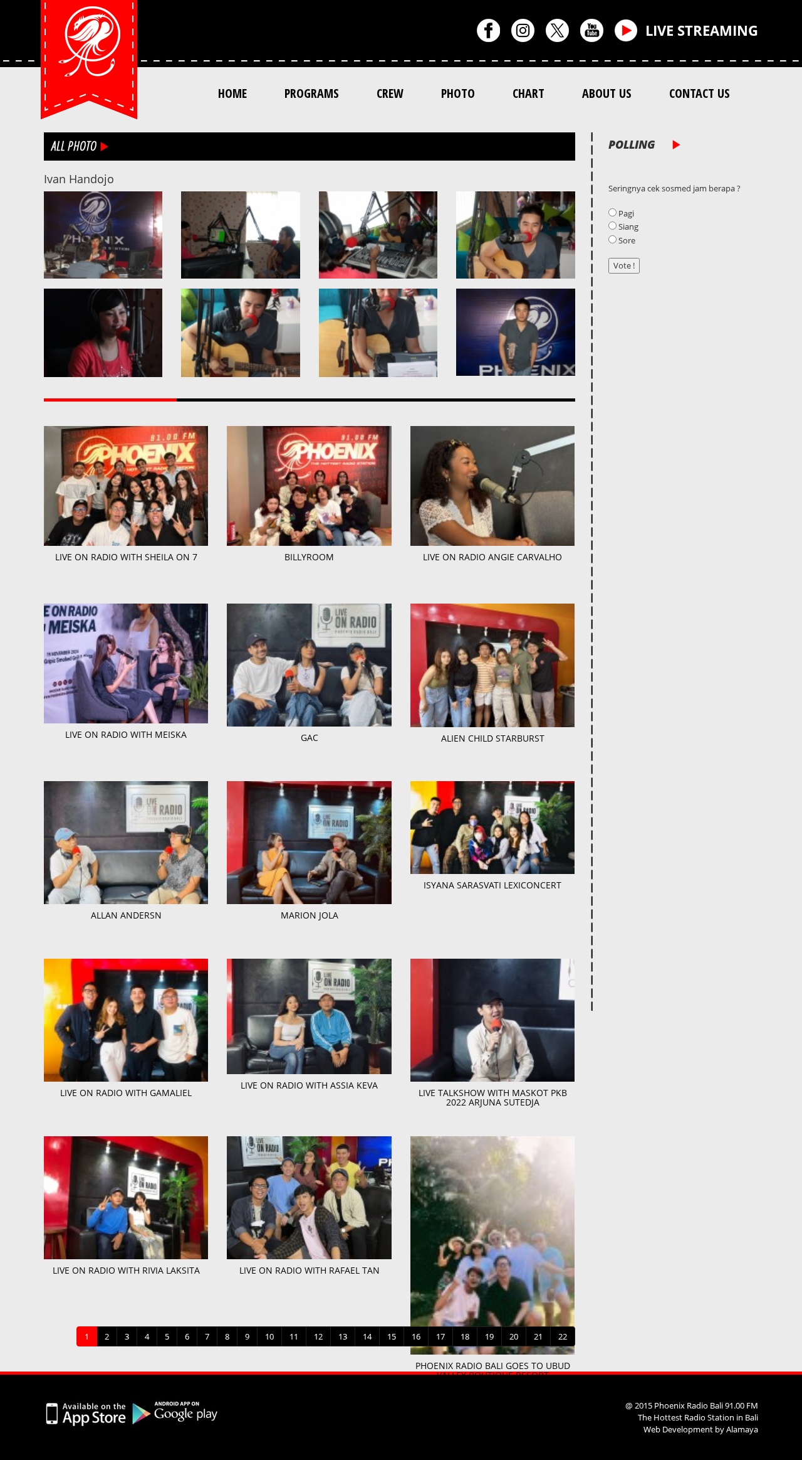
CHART (528, 93)
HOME (232, 93)
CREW (390, 93)
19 (489, 1336)
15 (391, 1336)
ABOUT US (607, 93)
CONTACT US (699, 93)
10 (269, 1336)
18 (465, 1336)
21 (538, 1336)
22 (562, 1336)
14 (367, 1336)
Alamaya (742, 1429)
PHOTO (458, 93)
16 (416, 1336)
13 (342, 1336)
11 (293, 1336)
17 (440, 1336)
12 (318, 1336)
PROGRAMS (311, 93)
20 (513, 1336)
